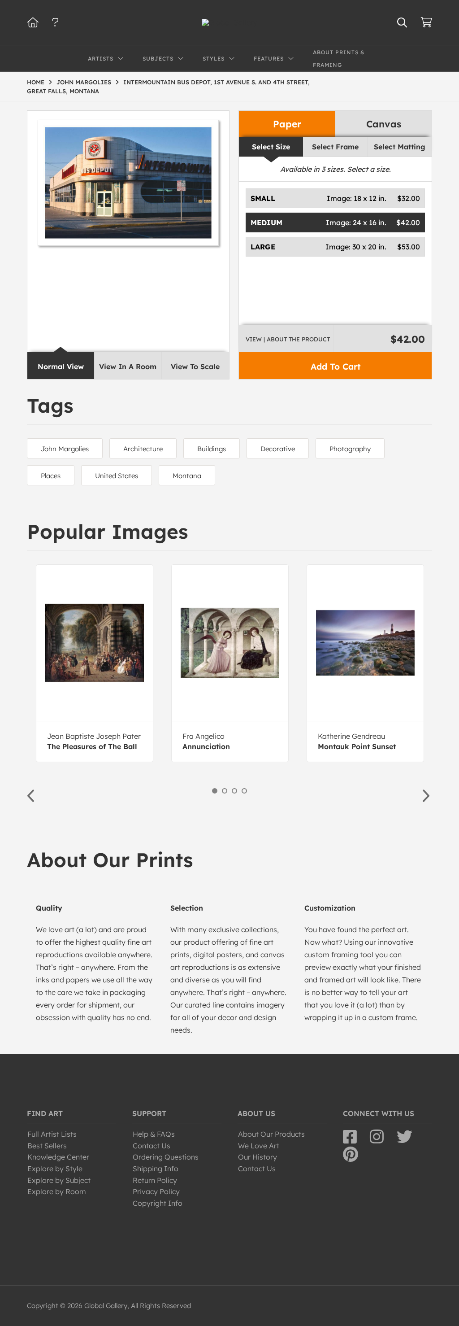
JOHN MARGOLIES (83, 82)
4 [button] (244, 791)
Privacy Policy (156, 1191)
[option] (94, 663)
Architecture (143, 449)
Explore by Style (54, 1168)
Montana (187, 475)
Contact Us (151, 1145)
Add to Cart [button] (335, 366)
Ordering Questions (166, 1156)
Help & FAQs (154, 1134)
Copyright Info (157, 1203)
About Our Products (271, 1134)
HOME (35, 82)
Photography (350, 449)
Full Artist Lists (52, 1134)
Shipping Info (155, 1168)
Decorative (277, 449)
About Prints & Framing (339, 58)
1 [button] (214, 791)
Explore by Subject (59, 1180)
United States (116, 475)
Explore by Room (56, 1191)
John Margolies (65, 449)
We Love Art (258, 1145)
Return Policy (155, 1180)
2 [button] (224, 791)
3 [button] (234, 791)
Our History (257, 1156)
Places (51, 475)
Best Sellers (47, 1145)
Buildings (211, 449)
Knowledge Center (58, 1156)
